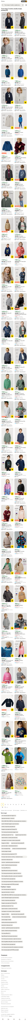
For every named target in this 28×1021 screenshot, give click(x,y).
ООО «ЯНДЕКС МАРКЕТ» (9, 1014)
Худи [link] (18, 82)
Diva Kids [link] (4, 714)
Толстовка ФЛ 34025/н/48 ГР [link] (20, 287)
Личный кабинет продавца (6, 957)
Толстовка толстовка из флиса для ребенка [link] (6, 578)
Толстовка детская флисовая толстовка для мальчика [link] (7, 185)
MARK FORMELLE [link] (18, 577)
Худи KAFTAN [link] (6, 261)
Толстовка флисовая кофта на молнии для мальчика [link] (20, 237)
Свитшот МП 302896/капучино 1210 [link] (6, 552)
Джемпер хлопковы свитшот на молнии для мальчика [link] (19, 715)
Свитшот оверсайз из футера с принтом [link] (20, 741)
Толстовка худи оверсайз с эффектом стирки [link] (6, 606)
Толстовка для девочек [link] (20, 578)
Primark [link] (17, 132)
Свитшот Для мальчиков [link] (20, 422)
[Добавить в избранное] (12, 13)
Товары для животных (5, 998)
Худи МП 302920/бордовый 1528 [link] (20, 158)
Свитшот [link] (19, 210)
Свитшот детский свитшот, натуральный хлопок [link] (7, 661)
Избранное (14, 1019)
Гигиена (2, 978)
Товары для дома (4, 984)
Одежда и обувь (4, 982)
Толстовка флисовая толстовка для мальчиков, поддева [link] (7, 58)
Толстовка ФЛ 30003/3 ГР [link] (6, 314)
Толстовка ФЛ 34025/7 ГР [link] (20, 368)
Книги (2, 993)
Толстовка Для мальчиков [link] (20, 262)
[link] (9, 816)
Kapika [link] (16, 474)
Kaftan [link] (3, 82)
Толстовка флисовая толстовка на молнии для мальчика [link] (6, 211)
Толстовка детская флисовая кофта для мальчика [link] (20, 33)
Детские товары (4, 1001)
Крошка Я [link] (4, 157)
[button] (26, 5)
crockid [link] (3, 32)
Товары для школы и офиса (6, 994)
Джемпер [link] (19, 524)
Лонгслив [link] (18, 792)
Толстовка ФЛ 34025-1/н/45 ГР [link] (6, 793)
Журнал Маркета (4, 1011)
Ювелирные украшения (6, 1003)
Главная (3, 1019)
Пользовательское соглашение (7, 1006)
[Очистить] (22, 5)
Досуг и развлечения (5, 973)
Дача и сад (3, 991)
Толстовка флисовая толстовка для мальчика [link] (7, 133)
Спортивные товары (5, 996)
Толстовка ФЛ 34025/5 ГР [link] (20, 341)
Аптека (2, 985)
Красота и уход (4, 987)
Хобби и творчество (5, 989)
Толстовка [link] (6, 82)
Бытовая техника (4, 976)
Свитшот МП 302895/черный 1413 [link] (19, 499)
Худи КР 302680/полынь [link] (7, 448)
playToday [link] (17, 551)
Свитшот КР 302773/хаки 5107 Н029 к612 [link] (20, 394)
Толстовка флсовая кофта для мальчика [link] (19, 108)
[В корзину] (12, 27)
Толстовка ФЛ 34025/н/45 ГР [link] (6, 287)
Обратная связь (4, 1008)
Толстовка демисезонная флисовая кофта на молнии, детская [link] (7, 394)
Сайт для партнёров (5, 962)
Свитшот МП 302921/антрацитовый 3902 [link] (20, 314)
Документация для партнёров (7, 961)
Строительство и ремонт (6, 1000)
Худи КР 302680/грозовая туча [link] (20, 448)
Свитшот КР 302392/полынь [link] (6, 741)
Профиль (25, 1019)
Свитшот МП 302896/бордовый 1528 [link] (6, 525)
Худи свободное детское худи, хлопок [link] (7, 687)
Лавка (8, 1019)
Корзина (19, 1019)
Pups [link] (16, 792)
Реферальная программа (6, 968)
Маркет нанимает (4, 1010)
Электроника (4, 980)
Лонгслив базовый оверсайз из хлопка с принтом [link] (19, 185)
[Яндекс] (10, 1016)
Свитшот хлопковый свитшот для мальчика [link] (20, 633)
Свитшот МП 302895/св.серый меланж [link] (7, 422)
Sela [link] (3, 605)
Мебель (2, 975)
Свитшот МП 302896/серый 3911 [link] (19, 687)
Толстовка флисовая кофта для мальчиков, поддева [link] (19, 58)
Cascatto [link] (17, 261)
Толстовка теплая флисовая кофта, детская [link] (7, 33)
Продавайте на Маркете (6, 959)
